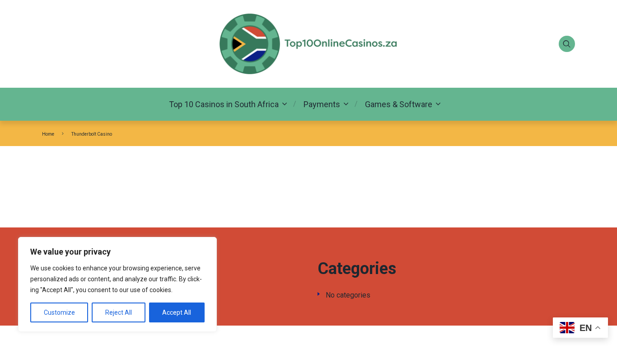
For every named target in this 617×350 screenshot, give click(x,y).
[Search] (567, 44)
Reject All (118, 312)
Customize (59, 312)
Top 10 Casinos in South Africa (224, 104)
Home (48, 134)
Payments (322, 104)
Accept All (176, 312)
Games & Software (398, 104)
